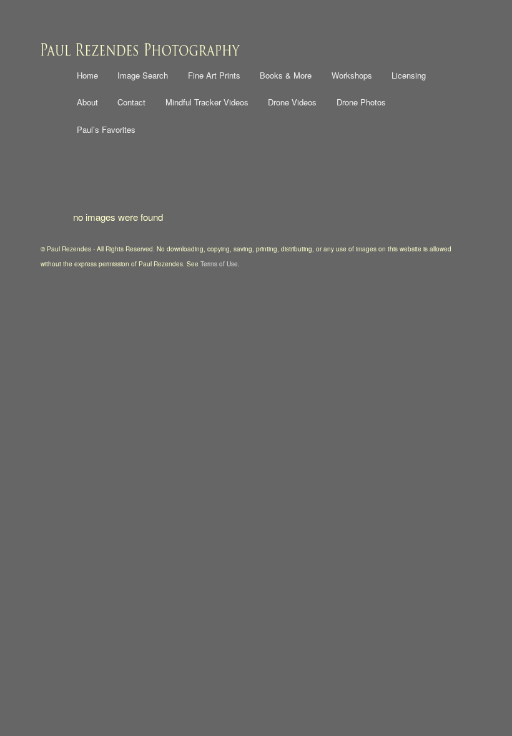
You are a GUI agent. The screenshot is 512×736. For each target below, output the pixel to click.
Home (87, 75)
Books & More (286, 75)
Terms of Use (219, 263)
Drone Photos (361, 102)
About (87, 102)
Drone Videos (292, 102)
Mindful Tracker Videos (207, 102)
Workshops (352, 75)
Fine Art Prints (214, 75)
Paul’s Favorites (106, 129)
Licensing (408, 75)
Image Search (142, 75)
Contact (131, 102)
